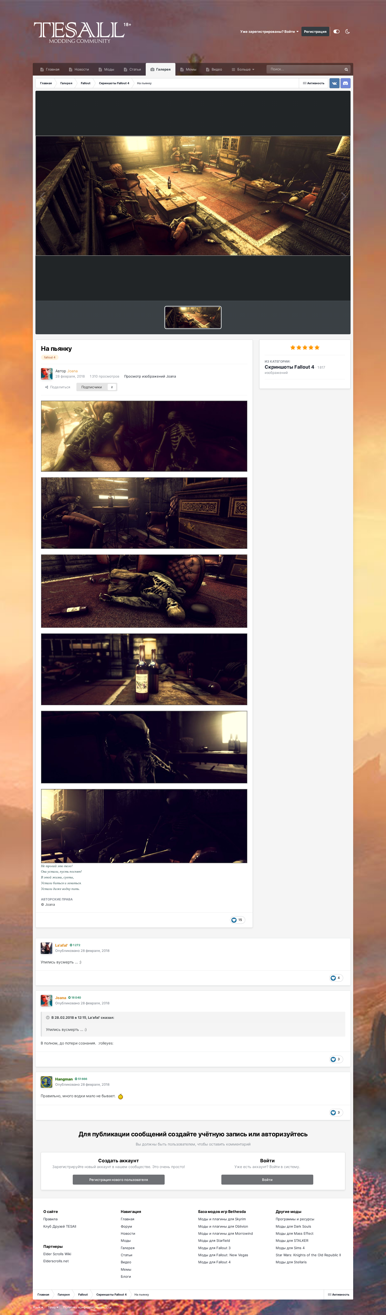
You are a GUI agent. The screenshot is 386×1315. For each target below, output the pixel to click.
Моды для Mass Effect (295, 1233)
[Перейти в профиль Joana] (47, 374)
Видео (216, 69)
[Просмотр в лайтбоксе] (193, 196)
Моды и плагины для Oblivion (223, 1226)
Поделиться (59, 387)
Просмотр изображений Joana (150, 376)
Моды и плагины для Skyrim (222, 1219)
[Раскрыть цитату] (48, 1017)
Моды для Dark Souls (293, 1226)
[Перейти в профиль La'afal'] (46, 948)
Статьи (134, 69)
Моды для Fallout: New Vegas (223, 1255)
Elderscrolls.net (56, 1261)
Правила (50, 1219)
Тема (52, 1307)
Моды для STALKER (292, 1240)
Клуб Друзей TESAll (59, 1226)
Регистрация (315, 31)
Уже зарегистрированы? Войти (268, 31)
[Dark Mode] (347, 31)
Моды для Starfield (214, 1240)
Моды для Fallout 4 (214, 1262)
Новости (81, 69)
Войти (267, 1180)
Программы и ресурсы (295, 1219)
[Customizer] (336, 31)
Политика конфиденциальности (87, 1307)
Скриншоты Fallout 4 (289, 367)
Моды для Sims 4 (290, 1248)
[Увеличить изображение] (120, 1096)
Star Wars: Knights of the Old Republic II (308, 1255)
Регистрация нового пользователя (118, 1180)
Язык (37, 1307)
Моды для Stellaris (291, 1262)
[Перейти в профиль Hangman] (46, 1082)
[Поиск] (346, 69)
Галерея (163, 69)
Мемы (190, 69)
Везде (330, 69)
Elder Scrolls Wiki (57, 1254)
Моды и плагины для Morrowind (225, 1233)
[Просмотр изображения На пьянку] (193, 317)
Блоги (126, 1276)
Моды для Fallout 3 (214, 1248)
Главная (52, 69)
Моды (108, 69)
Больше (244, 69)
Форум (126, 1226)
